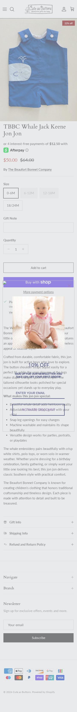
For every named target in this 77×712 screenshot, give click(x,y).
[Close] (69, 286)
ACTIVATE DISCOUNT (38, 409)
